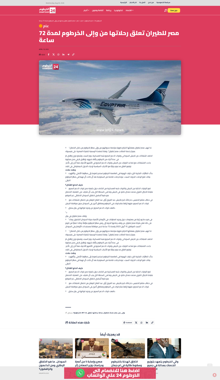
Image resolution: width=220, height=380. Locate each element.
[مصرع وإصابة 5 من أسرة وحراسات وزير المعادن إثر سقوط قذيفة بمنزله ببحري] (92, 348)
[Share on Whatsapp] (58, 54)
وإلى (123, 312)
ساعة (101, 312)
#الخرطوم (77, 312)
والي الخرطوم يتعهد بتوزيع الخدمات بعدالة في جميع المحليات (162, 365)
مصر (115, 312)
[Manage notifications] (214, 375)
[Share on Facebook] (48, 54)
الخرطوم (79, 356)
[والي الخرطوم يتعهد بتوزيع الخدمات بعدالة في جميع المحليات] (164, 348)
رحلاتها (95, 312)
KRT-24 (84, 312)
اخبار (114, 356)
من (119, 312)
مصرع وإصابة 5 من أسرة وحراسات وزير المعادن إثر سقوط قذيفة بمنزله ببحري (90, 365)
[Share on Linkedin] (63, 54)
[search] (165, 10)
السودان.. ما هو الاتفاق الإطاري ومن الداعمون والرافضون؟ (52, 365)
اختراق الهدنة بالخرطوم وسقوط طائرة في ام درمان (126, 363)
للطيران (106, 312)
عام (46, 26)
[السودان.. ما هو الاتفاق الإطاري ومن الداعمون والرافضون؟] (56, 348)
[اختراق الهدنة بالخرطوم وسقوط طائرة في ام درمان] (128, 348)
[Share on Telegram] (68, 54)
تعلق (90, 312)
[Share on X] (53, 54)
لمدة (111, 312)
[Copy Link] (73, 54)
